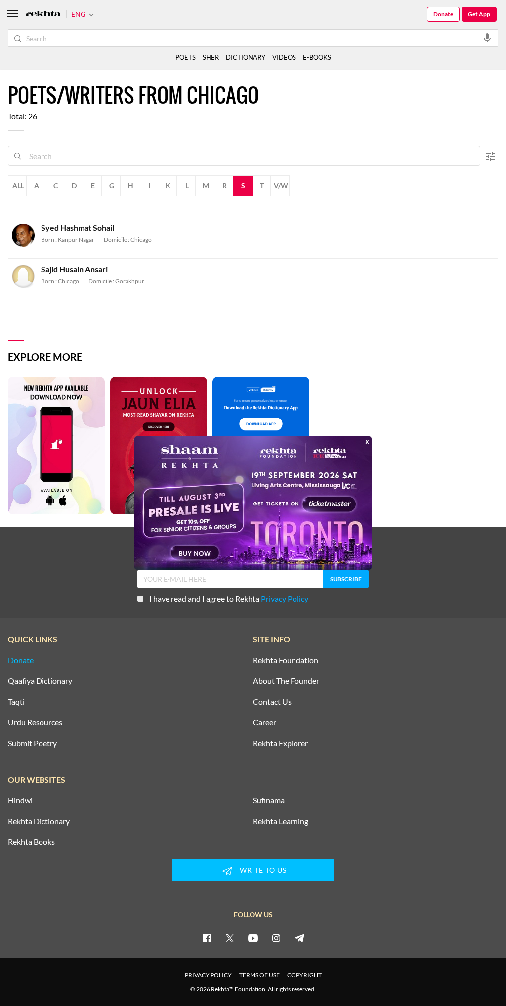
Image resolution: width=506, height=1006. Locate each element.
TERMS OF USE (259, 975)
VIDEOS (284, 57)
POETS (185, 57)
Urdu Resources (35, 722)
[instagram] (276, 938)
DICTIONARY (245, 57)
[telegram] (299, 938)
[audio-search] (487, 37)
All (18, 185)
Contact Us (272, 702)
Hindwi (20, 800)
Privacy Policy (284, 598)
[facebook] (206, 938)
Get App (479, 14)
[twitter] (230, 938)
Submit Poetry (32, 743)
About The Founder (286, 681)
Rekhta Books (31, 842)
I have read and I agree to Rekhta (228, 598)
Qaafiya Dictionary (40, 681)
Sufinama (269, 800)
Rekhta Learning (280, 821)
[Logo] (43, 14)
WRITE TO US (263, 870)
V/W (281, 185)
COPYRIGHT (304, 975)
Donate (443, 14)
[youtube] (253, 938)
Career (264, 722)
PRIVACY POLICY (208, 975)
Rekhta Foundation (285, 660)
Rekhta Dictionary (39, 821)
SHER (211, 57)
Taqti (16, 702)
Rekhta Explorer (280, 743)
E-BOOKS (317, 57)
